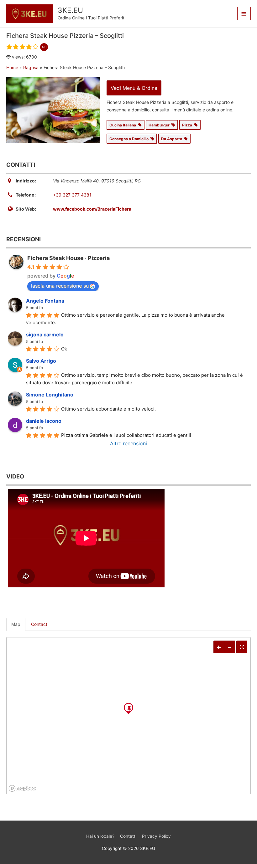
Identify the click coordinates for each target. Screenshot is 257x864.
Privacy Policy (156, 836)
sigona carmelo (45, 334)
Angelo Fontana (45, 301)
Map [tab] (15, 624)
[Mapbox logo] (22, 788)
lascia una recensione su (60, 286)
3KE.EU (70, 10)
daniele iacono (43, 421)
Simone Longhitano (49, 394)
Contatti (128, 836)
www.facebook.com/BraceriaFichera (92, 209)
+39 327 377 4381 (72, 194)
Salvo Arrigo (41, 361)
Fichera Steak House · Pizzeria (68, 258)
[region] (128, 715)
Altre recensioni (128, 443)
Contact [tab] (39, 624)
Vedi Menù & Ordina (134, 88)
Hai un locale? (100, 836)
